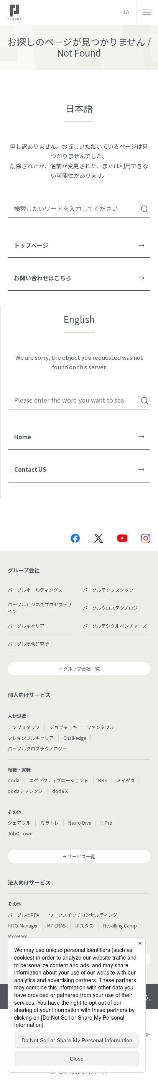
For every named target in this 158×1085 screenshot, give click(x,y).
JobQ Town (20, 833)
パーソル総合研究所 (28, 643)
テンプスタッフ (24, 727)
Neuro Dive (79, 822)
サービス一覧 (81, 856)
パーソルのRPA (23, 914)
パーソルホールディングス (35, 589)
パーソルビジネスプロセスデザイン (40, 607)
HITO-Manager (23, 925)
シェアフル (19, 822)
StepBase (17, 936)
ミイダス (126, 780)
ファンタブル (100, 727)
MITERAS (56, 925)
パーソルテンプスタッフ (108, 589)
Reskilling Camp (120, 925)
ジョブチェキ (63, 727)
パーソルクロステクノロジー (112, 607)
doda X (60, 791)
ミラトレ (49, 822)
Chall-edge (74, 737)
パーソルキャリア (26, 625)
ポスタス (84, 925)
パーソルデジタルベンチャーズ (115, 625)
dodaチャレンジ (25, 791)
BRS (102, 780)
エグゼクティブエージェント (59, 780)
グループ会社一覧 (81, 668)
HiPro (106, 822)
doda (14, 780)
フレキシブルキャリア (31, 737)
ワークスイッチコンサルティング (83, 914)
